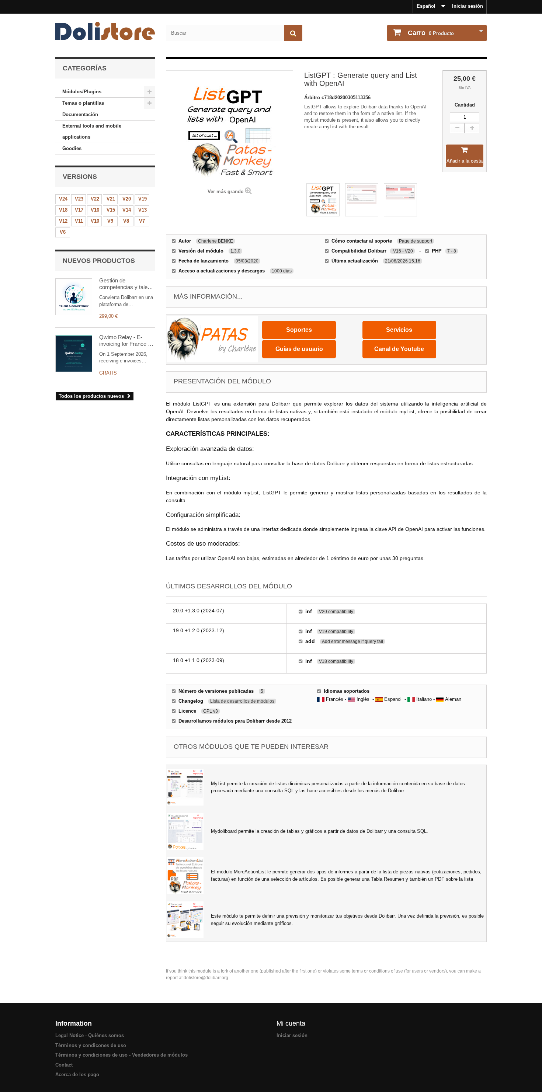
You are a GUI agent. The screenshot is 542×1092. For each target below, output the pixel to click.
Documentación (80, 114)
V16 (95, 210)
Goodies (71, 148)
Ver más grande (225, 191)
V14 (126, 210)
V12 (63, 221)
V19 (142, 199)
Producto (431, 32)
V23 (79, 199)
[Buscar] (293, 33)
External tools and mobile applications (91, 131)
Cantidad (465, 105)
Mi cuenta (291, 1023)
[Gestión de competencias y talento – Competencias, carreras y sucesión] (73, 296)
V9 (110, 221)
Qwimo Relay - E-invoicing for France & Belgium (125, 340)
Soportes (299, 330)
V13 (142, 210)
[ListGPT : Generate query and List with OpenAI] (323, 200)
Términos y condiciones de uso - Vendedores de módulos (121, 1055)
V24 (63, 199)
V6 (63, 232)
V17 (79, 210)
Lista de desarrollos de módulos (242, 701)
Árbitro (313, 97)
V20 (126, 199)
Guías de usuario (299, 349)
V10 (95, 221)
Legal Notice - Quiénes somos (89, 1035)
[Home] (105, 31)
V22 (95, 199)
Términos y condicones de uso (90, 1045)
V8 (126, 221)
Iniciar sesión (467, 6)
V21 (111, 199)
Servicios (399, 330)
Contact (64, 1065)
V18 (63, 210)
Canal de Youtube (399, 349)
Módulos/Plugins (81, 91)
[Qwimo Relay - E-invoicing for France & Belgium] (73, 353)
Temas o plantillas (83, 103)
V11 (79, 221)
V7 (142, 221)
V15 (111, 210)
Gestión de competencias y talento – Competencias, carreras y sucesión (127, 284)
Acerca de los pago (77, 1074)
